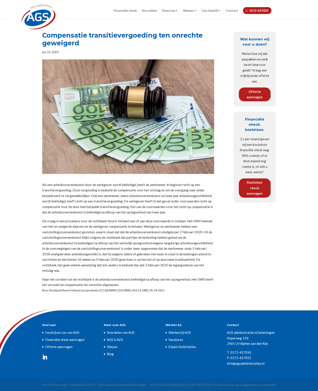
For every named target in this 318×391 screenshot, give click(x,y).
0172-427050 (258, 10)
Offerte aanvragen (255, 94)
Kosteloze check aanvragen (255, 187)
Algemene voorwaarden (259, 385)
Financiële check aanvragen (65, 340)
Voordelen (149, 10)
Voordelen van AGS (121, 332)
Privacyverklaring (226, 385)
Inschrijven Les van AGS (62, 332)
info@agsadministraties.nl (246, 363)
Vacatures (176, 340)
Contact (232, 10)
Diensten (168, 10)
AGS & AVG (115, 340)
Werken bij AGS (180, 332)
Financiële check (125, 10)
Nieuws (188, 10)
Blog (110, 354)
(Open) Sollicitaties (182, 347)
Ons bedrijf (210, 10)
